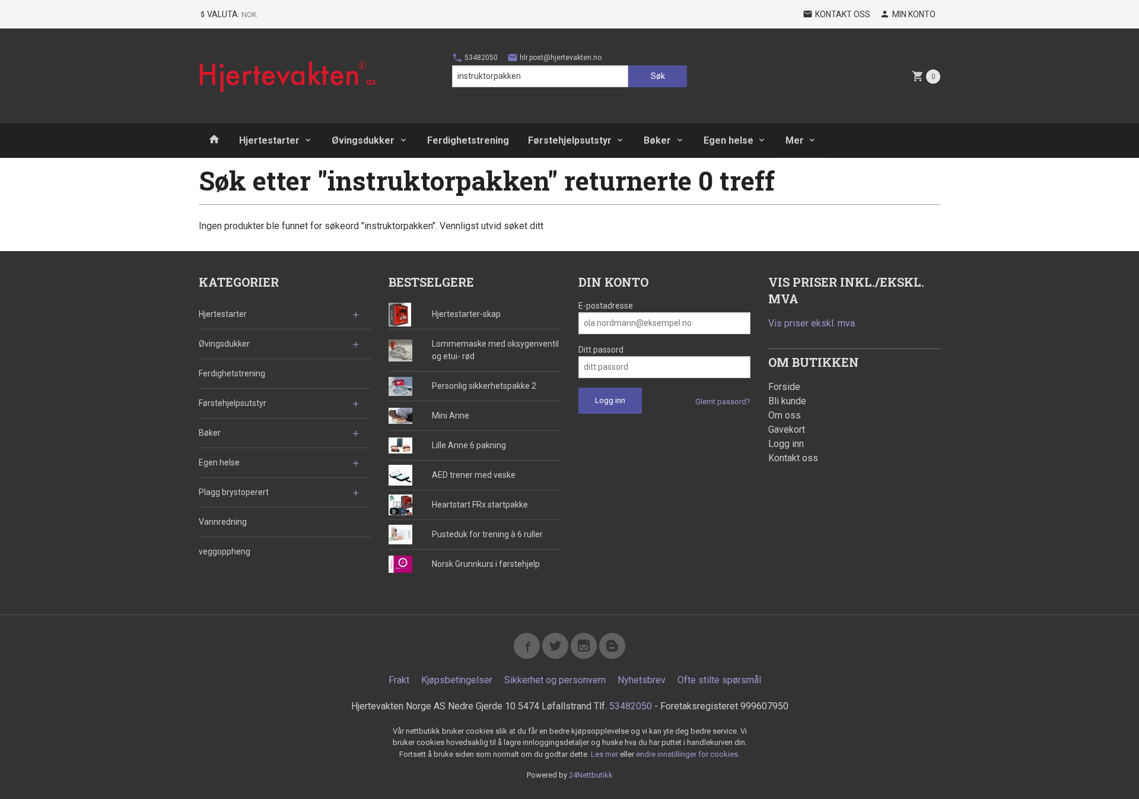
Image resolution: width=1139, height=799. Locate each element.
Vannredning (223, 522)
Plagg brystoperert (234, 492)
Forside (784, 386)
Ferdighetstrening (468, 140)
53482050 (480, 57)
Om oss (784, 415)
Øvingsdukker (363, 140)
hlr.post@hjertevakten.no (560, 57)
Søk (658, 76)
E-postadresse (605, 305)
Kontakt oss (793, 458)
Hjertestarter (269, 140)
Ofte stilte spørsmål (719, 680)
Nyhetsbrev (642, 680)
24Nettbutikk (591, 775)
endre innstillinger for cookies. (688, 754)
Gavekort (786, 429)
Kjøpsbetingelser (456, 680)
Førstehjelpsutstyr (570, 140)
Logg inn (786, 443)
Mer (794, 140)
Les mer (605, 754)
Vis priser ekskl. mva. (812, 323)
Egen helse (728, 140)
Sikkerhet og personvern (555, 680)
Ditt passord (600, 349)
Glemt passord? (722, 401)
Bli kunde (787, 401)
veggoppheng (224, 551)
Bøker (657, 140)
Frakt (399, 680)
